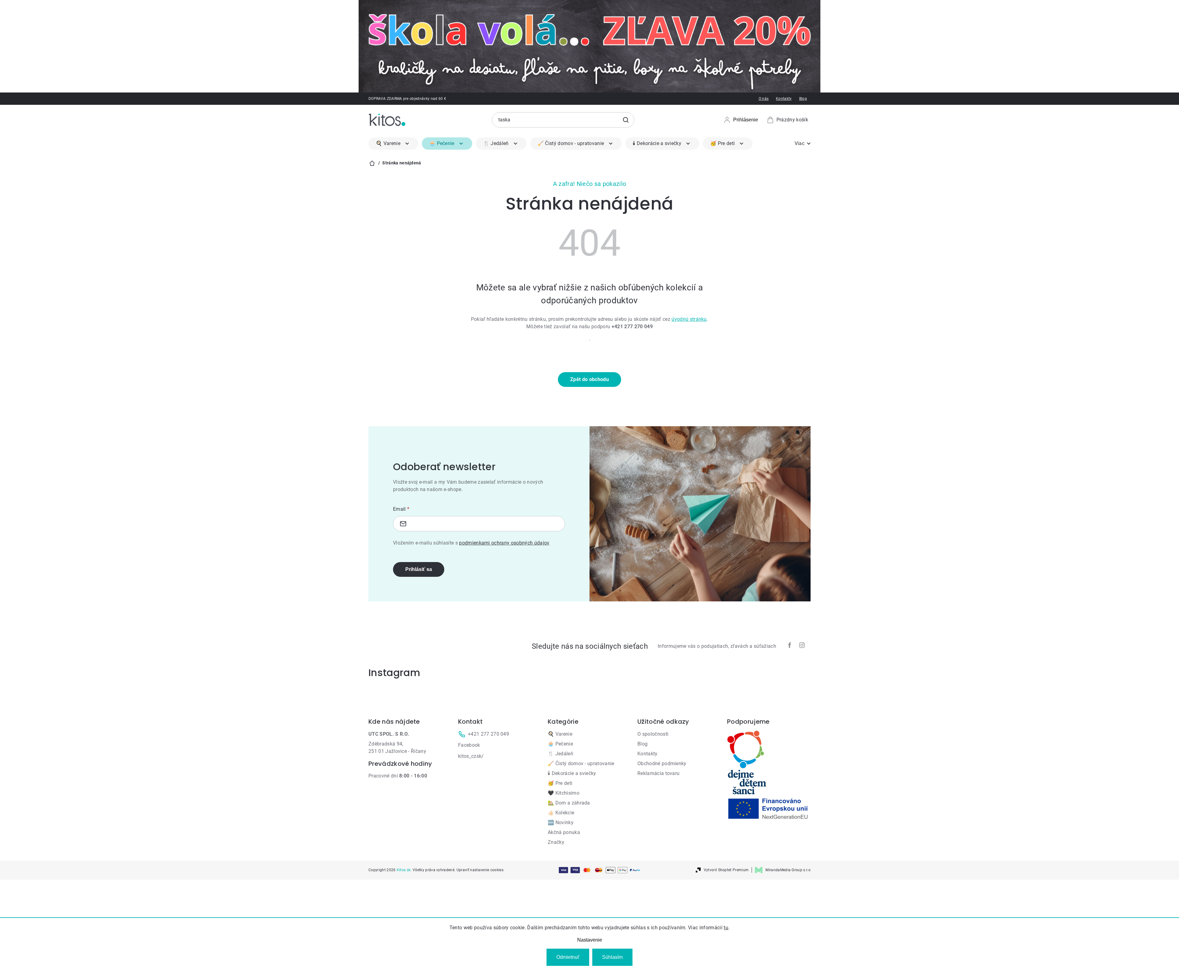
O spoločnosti (652, 734)
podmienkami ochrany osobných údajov (504, 543)
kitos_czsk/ (471, 756)
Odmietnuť (567, 957)
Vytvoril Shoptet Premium (726, 870)
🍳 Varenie (560, 734)
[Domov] (372, 163)
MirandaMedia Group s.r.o (788, 870)
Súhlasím (612, 957)
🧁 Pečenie (560, 744)
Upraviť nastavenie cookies (480, 870)
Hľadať (625, 120)
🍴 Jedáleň (560, 754)
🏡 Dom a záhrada (569, 803)
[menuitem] (393, 143)
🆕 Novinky (561, 822)
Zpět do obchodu (589, 379)
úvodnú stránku (688, 319)
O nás (764, 98)
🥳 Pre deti (560, 783)
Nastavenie (589, 939)
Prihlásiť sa (418, 569)
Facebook (469, 745)
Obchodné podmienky (662, 763)
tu (726, 928)
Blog (803, 98)
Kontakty (784, 98)
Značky (556, 842)
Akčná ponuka (564, 832)
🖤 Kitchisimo (563, 793)
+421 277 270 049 (488, 734)
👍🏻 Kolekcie (561, 813)
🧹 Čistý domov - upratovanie (581, 763)
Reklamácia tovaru (658, 773)
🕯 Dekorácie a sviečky (572, 773)
